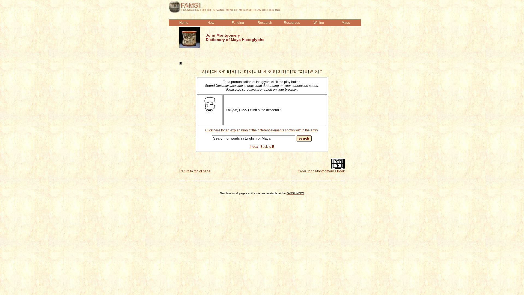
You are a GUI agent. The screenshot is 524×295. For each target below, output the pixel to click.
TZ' (300, 71)
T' (288, 71)
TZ (294, 71)
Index (254, 147)
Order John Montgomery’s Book (321, 171)
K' (250, 71)
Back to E (267, 147)
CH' (222, 71)
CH (214, 71)
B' (208, 71)
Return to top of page (194, 171)
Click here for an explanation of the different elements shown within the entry (261, 130)
